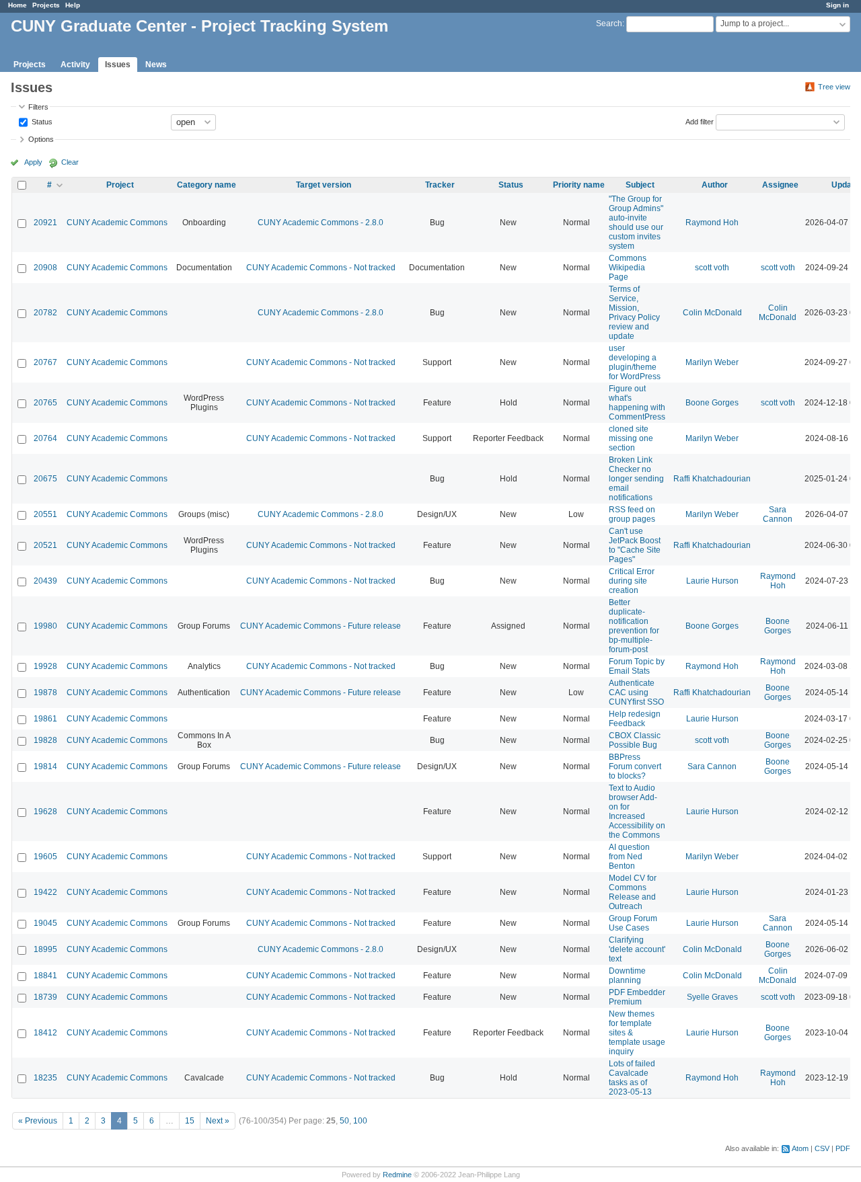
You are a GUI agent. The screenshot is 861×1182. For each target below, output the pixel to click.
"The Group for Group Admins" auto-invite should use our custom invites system (636, 222)
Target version (323, 185)
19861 (45, 718)
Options (41, 139)
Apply (33, 162)
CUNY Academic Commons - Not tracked (321, 267)
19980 (45, 626)
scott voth (712, 267)
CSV (822, 1148)
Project (120, 185)
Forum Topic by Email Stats (637, 666)
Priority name (579, 185)
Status (41, 121)
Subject (640, 185)
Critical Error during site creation (631, 581)
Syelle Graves (712, 997)
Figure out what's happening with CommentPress (637, 403)
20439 (45, 581)
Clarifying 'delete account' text (637, 949)
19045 (45, 923)
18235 (45, 1077)
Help (72, 5)
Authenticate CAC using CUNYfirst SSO (636, 692)
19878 (45, 692)
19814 (45, 766)
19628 (45, 811)
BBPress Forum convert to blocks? (635, 766)
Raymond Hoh (712, 222)
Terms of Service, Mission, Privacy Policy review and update (634, 312)
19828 (45, 740)
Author (715, 185)
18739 (45, 997)
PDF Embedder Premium (637, 997)
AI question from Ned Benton (629, 856)
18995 (45, 949)
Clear (70, 162)
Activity (75, 64)
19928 (45, 666)
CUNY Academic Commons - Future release (320, 626)
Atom (800, 1148)
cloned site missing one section (631, 438)
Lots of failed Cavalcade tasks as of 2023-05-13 (632, 1078)
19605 (45, 856)
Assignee (780, 185)
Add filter (699, 121)
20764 (45, 438)
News (156, 64)
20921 (45, 222)
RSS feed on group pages (632, 514)
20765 (45, 402)
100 (360, 1121)
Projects (46, 5)
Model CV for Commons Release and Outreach (633, 892)
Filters (38, 107)
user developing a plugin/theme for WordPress (635, 362)
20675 (45, 478)
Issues (117, 64)
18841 (45, 975)
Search (609, 23)
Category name (206, 185)
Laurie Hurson (712, 581)
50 (344, 1121)
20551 (45, 514)
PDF (842, 1148)
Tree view (834, 87)
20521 (45, 545)
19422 (45, 892)
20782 (45, 312)
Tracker (440, 185)
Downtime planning (627, 975)
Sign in (837, 5)
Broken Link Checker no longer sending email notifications (636, 478)
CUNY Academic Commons (117, 222)
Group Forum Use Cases (633, 923)
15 (189, 1121)
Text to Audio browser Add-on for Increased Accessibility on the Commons (637, 811)
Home (17, 5)
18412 (45, 1032)
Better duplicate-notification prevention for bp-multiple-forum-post (634, 626)
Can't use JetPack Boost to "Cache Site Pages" (635, 545)
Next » (217, 1121)
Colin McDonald (712, 312)
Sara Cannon (777, 514)
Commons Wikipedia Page (627, 267)
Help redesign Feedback (635, 718)
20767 (45, 362)
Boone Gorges (712, 402)
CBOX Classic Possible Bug (635, 740)
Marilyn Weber (712, 362)
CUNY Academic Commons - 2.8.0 (320, 222)
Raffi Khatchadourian (712, 478)
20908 (45, 267)
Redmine (397, 1175)
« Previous (37, 1121)
